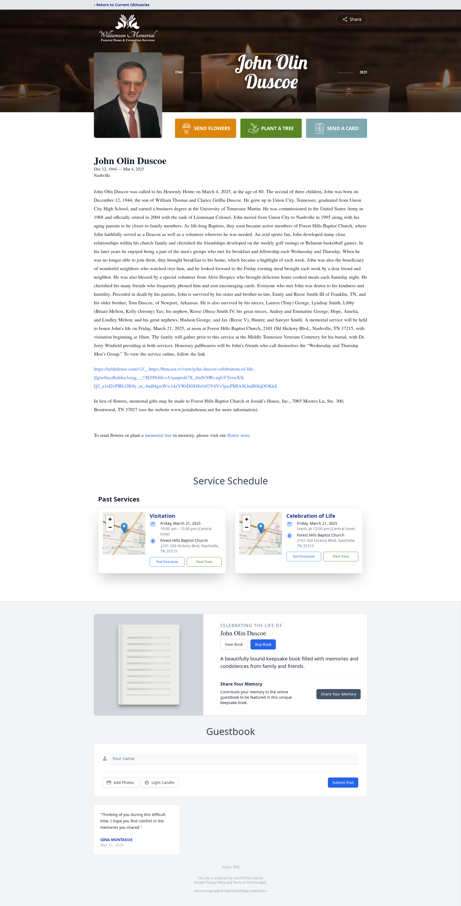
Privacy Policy (215, 882)
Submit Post (343, 782)
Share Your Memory (338, 694)
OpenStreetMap (236, 891)
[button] (124, 528)
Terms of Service (245, 882)
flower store (238, 435)
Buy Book (263, 644)
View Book (234, 644)
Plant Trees (204, 561)
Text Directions (167, 561)
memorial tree (158, 435)
